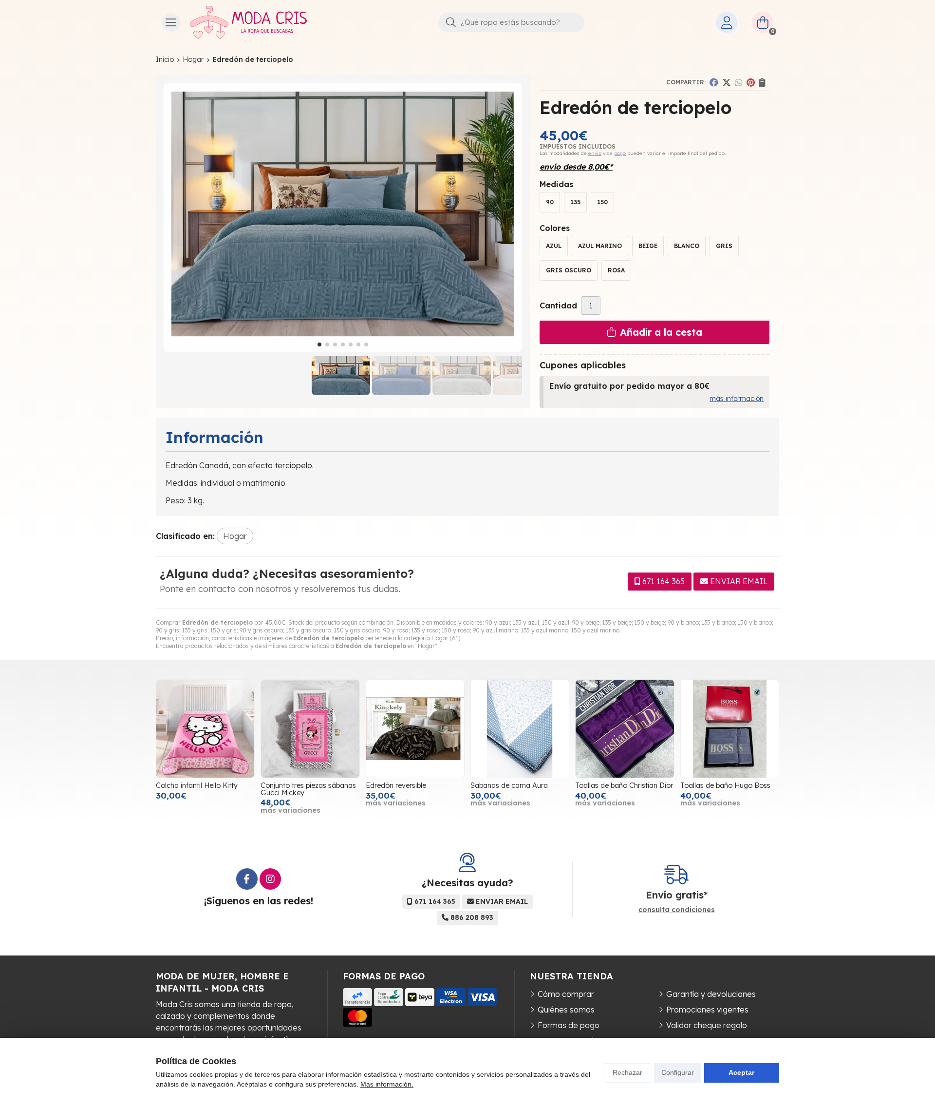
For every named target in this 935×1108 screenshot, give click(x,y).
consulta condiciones (676, 910)
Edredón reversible (396, 785)
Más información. (386, 1084)
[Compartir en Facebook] (714, 82)
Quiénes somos (566, 1009)
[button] (319, 344)
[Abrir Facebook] (247, 879)
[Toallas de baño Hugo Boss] (730, 729)
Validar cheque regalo (706, 1025)
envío (594, 153)
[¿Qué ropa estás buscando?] (511, 22)
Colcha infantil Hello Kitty (197, 785)
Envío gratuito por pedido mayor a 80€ (629, 386)
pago (620, 153)
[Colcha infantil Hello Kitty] (205, 729)
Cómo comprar (566, 994)
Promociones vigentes (707, 1009)
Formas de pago (568, 1025)
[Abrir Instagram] (270, 879)
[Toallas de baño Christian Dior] (624, 729)
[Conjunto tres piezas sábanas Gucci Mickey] (310, 729)
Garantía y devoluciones (711, 994)
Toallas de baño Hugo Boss (725, 785)
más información (737, 398)
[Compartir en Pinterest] (751, 82)
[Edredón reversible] (415, 729)
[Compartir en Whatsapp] (739, 82)
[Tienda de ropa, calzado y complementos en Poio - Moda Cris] (248, 22)
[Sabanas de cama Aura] (520, 729)
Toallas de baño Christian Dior (624, 785)
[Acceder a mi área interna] (726, 22)
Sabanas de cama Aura (509, 785)
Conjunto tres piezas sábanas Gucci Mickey (308, 789)
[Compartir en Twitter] (726, 82)
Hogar (440, 638)
